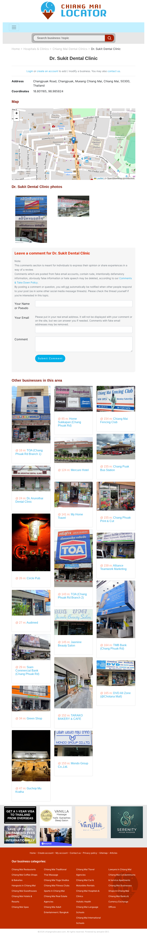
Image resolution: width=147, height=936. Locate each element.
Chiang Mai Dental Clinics (70, 49)
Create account (45, 853)
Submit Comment (50, 358)
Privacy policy (90, 853)
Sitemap (103, 853)
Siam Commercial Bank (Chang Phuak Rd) (27, 670)
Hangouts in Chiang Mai (24, 885)
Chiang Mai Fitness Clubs (56, 885)
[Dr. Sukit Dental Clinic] (31, 219)
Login (30, 71)
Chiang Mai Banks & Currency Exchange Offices (118, 901)
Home (16, 49)
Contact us (75, 853)
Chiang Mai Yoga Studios (56, 880)
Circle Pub (33, 578)
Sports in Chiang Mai (54, 891)
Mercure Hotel (80, 470)
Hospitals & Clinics (36, 49)
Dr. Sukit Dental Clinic (106, 49)
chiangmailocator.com (55, 931)
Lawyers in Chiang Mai (119, 869)
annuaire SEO (103, 931)
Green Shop (34, 718)
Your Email (22, 317)
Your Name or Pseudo (22, 306)
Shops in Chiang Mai (118, 891)
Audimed (32, 622)
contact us (114, 71)
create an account (47, 71)
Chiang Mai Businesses (120, 885)
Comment (21, 339)
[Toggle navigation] (14, 27)
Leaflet (99, 178)
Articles (113, 853)
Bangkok (64, 912)
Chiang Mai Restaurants (24, 869)
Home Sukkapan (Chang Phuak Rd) (69, 422)
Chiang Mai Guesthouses (24, 891)
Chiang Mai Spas (20, 907)
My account (62, 853)
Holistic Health (83, 901)
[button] (73, 140)
